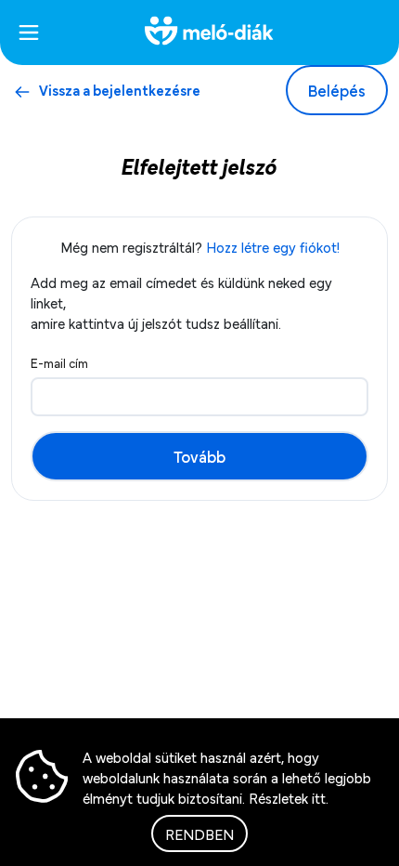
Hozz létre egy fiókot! (273, 246)
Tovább (199, 455)
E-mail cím (59, 362)
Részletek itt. (288, 797)
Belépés (337, 89)
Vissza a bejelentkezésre (119, 89)
